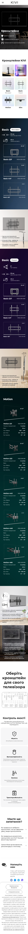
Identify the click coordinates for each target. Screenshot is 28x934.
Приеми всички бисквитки (14, 887)
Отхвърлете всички (14, 892)
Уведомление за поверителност (13, 929)
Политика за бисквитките (10, 917)
